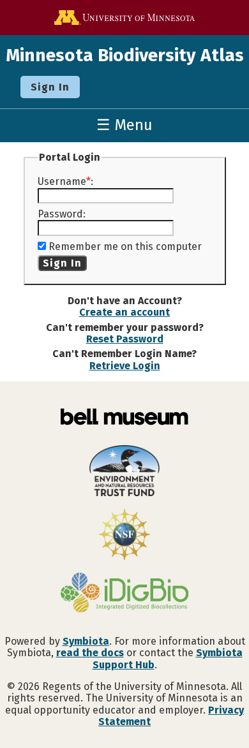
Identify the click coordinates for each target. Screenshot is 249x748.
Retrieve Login (124, 366)
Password (60, 214)
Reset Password (124, 339)
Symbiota (86, 641)
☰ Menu (124, 125)
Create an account (124, 312)
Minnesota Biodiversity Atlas (125, 55)
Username (62, 181)
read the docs (90, 653)
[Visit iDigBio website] (124, 594)
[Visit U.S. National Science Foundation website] (124, 535)
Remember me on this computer (125, 246)
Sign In (50, 87)
